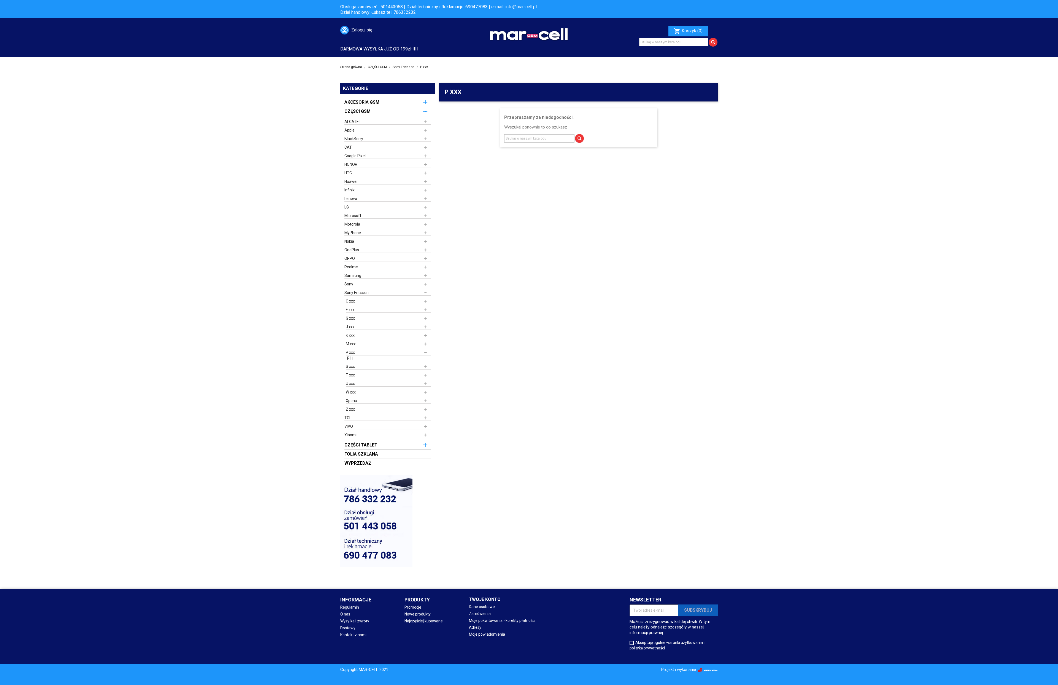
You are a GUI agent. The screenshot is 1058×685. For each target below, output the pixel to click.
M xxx (351, 344)
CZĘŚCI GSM (357, 111)
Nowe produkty (417, 614)
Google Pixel (355, 156)
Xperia (351, 400)
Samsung (352, 275)
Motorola (352, 224)
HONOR (350, 164)
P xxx (350, 352)
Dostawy (347, 628)
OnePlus (351, 250)
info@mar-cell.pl (521, 6)
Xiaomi (350, 435)
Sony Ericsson (356, 292)
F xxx (350, 309)
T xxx (350, 375)
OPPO (349, 258)
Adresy (475, 627)
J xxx (350, 327)
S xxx (350, 366)
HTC (348, 173)
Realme (351, 267)
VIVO (348, 426)
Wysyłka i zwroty (354, 621)
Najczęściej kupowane (423, 621)
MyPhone (352, 233)
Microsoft (352, 215)
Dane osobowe (482, 606)
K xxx (350, 335)
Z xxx (350, 409)
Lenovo (350, 198)
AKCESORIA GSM (361, 102)
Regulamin (349, 607)
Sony (348, 284)
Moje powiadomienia (487, 634)
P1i (350, 358)
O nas (345, 614)
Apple (349, 130)
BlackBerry (353, 139)
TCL (347, 418)
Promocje (412, 607)
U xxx (350, 383)
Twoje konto (485, 599)
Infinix (349, 190)
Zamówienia (480, 613)
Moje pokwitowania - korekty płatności (502, 620)
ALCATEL (352, 121)
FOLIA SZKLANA (361, 454)
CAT (348, 147)
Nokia (349, 241)
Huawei (350, 181)
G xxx (350, 318)
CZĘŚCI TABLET (360, 445)
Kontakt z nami (353, 635)
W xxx (351, 392)
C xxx (350, 301)
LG (346, 207)
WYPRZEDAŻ (357, 463)
